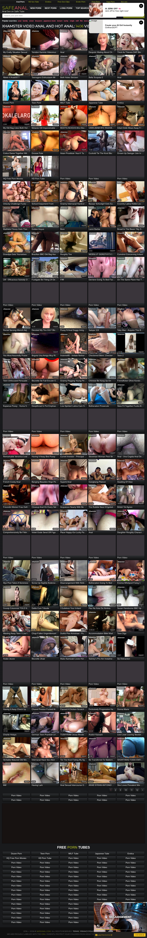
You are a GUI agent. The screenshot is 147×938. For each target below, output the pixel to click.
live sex (124, 2)
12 (137, 790)
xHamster (6, 31)
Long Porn (66, 8)
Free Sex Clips (64, 2)
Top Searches (83, 8)
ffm (81, 21)
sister (31, 21)
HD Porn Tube (44, 858)
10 (126, 790)
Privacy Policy (87, 931)
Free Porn (96, 2)
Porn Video (16, 795)
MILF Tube (73, 853)
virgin (72, 21)
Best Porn (50, 8)
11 (132, 790)
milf (77, 21)
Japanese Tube (102, 853)
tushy (66, 21)
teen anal (87, 21)
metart (59, 21)
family (25, 21)
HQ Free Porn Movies (16, 858)
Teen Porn (45, 853)
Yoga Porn (110, 2)
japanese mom (50, 21)
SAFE (15, 8)
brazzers (38, 21)
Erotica (48, 2)
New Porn (35, 8)
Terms (76, 931)
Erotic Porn (80, 2)
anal (19, 21)
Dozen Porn (16, 853)
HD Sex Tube (33, 2)
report (27, 49)
